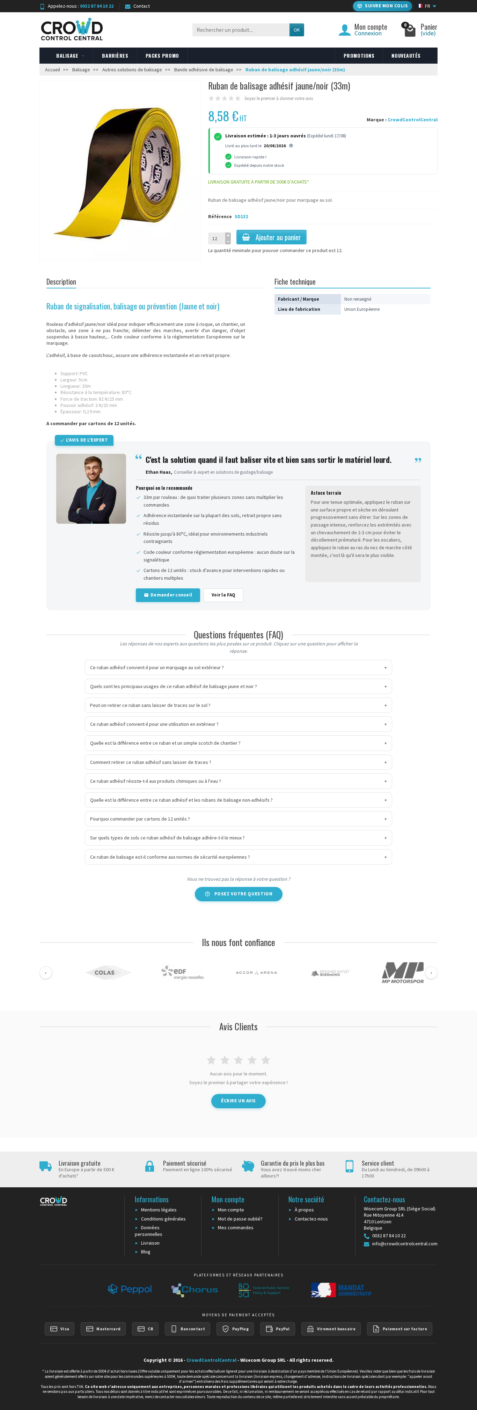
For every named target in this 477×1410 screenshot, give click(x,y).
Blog (146, 1251)
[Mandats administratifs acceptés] (340, 1290)
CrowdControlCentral (413, 119)
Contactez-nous (311, 1219)
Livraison (150, 1243)
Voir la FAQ (223, 595)
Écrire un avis (238, 1101)
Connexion (368, 33)
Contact (141, 6)
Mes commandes (236, 1227)
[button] (382, 6)
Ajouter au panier (278, 237)
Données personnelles (148, 1230)
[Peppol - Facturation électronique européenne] (128, 1290)
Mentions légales (159, 1210)
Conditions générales (163, 1219)
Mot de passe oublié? (240, 1219)
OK (297, 30)
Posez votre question (243, 894)
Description (61, 281)
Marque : (377, 119)
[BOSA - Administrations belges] (263, 1290)
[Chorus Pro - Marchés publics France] (194, 1290)
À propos (304, 1210)
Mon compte (231, 1210)
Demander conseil (171, 595)
